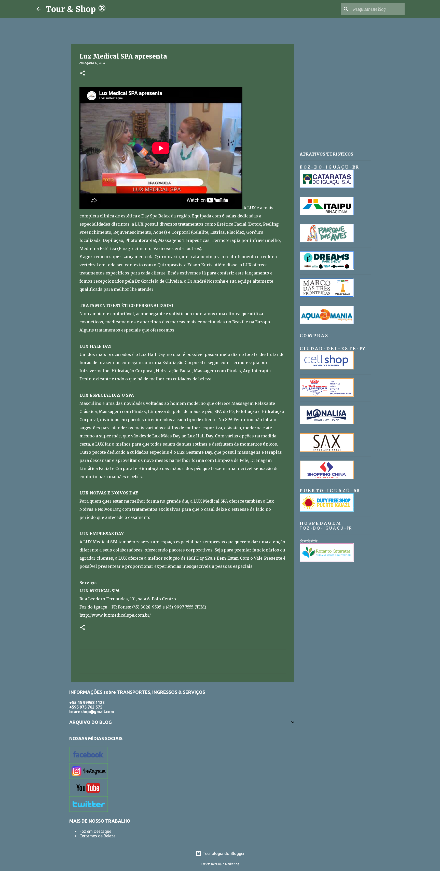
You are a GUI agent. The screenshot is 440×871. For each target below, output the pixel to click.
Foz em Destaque (95, 831)
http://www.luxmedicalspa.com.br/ (115, 615)
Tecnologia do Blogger (223, 853)
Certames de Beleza (97, 836)
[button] (82, 73)
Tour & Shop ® (76, 9)
